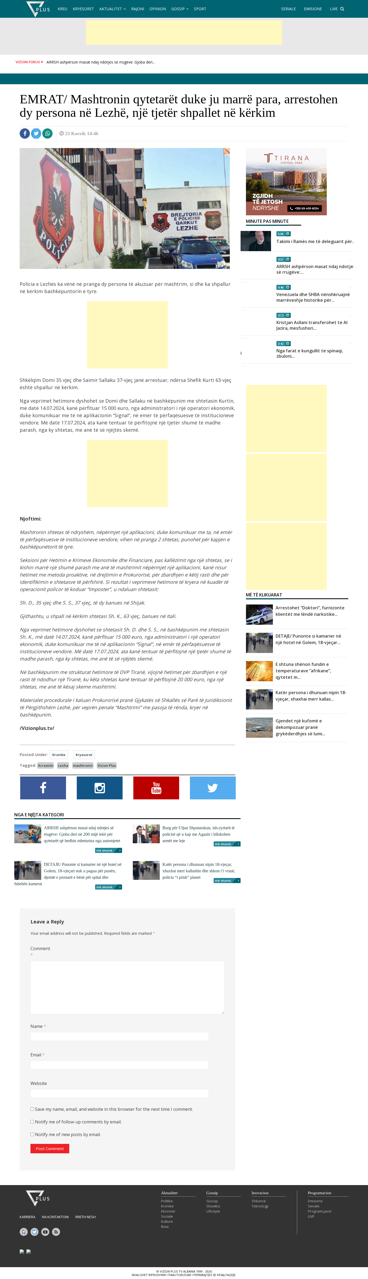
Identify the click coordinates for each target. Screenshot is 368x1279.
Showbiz (213, 1206)
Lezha (63, 765)
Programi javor (320, 1211)
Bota (165, 1226)
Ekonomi (168, 1211)
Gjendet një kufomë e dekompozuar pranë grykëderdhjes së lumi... (300, 727)
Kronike (58, 754)
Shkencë (259, 1201)
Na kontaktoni (55, 1216)
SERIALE (288, 8)
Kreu (62, 8)
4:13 (280, 315)
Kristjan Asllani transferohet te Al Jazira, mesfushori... (312, 325)
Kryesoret (83, 8)
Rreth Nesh (85, 1216)
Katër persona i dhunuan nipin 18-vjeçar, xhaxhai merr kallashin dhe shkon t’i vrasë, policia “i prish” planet (198, 871)
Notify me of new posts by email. (68, 1134)
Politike (167, 1201)
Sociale (167, 1216)
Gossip (178, 8)
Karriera (27, 1216)
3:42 (280, 344)
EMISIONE (313, 8)
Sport (200, 8)
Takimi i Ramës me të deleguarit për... (315, 241)
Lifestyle (213, 1211)
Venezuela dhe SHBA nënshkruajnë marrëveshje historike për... (313, 297)
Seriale (314, 1206)
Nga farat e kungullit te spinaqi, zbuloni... (309, 353)
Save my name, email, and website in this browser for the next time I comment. (114, 1109)
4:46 (280, 287)
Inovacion (260, 1193)
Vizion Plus (107, 765)
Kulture (167, 1221)
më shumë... (105, 850)
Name (38, 1026)
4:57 (280, 259)
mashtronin (83, 765)
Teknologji (260, 1206)
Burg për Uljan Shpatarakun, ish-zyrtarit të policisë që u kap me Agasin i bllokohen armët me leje (198, 834)
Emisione (315, 1201)
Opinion (158, 8)
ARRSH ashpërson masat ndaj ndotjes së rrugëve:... (315, 269)
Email (37, 1055)
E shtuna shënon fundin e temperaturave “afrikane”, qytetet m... (303, 670)
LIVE (334, 8)
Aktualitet (110, 8)
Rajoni (137, 8)
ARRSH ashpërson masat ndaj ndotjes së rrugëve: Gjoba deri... (101, 62)
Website (38, 1083)
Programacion (319, 1193)
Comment (39, 952)
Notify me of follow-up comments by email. (78, 1122)
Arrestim (45, 765)
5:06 (280, 234)
